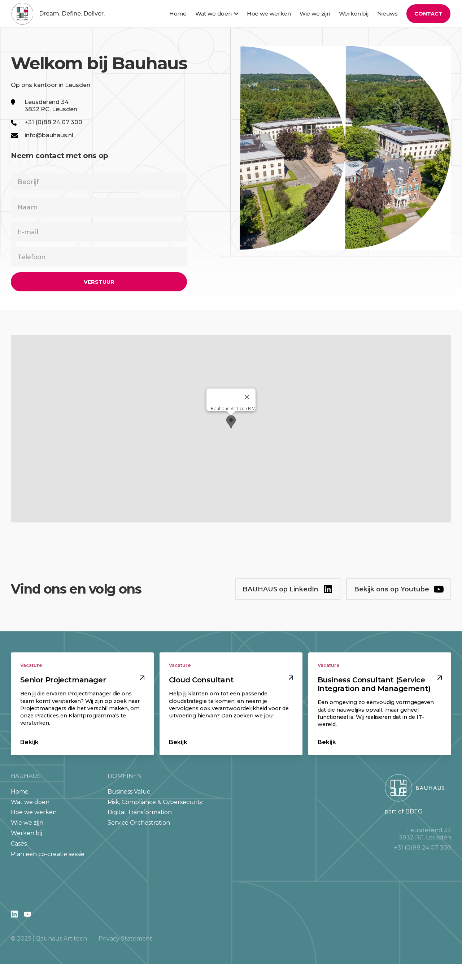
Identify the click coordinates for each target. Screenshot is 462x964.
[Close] (247, 397)
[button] (216, 14)
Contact (428, 13)
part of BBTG (403, 811)
